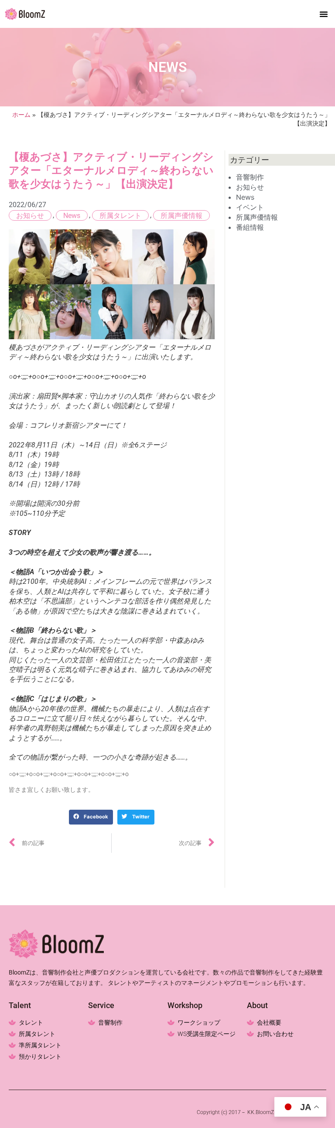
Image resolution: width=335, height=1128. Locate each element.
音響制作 (250, 177)
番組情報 (250, 227)
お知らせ (30, 215)
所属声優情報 (181, 215)
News (71, 215)
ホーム (21, 115)
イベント (250, 207)
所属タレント (120, 215)
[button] (323, 13)
